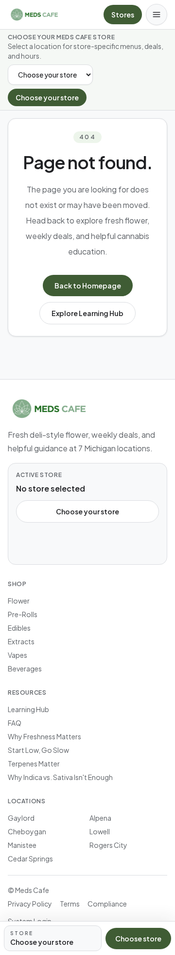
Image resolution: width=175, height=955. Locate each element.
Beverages (25, 668)
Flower (19, 600)
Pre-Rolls (22, 614)
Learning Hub (28, 709)
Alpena (100, 817)
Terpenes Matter (34, 763)
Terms (70, 903)
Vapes (17, 655)
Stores (122, 14)
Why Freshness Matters (44, 736)
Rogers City (108, 845)
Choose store (138, 938)
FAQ (14, 722)
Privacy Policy (30, 903)
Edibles (19, 627)
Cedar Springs (30, 858)
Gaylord (21, 817)
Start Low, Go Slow (38, 750)
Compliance (107, 903)
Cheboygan (27, 831)
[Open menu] (156, 14)
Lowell (99, 831)
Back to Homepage (87, 285)
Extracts (21, 641)
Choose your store (47, 97)
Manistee (22, 845)
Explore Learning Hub (87, 313)
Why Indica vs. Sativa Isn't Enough (60, 777)
